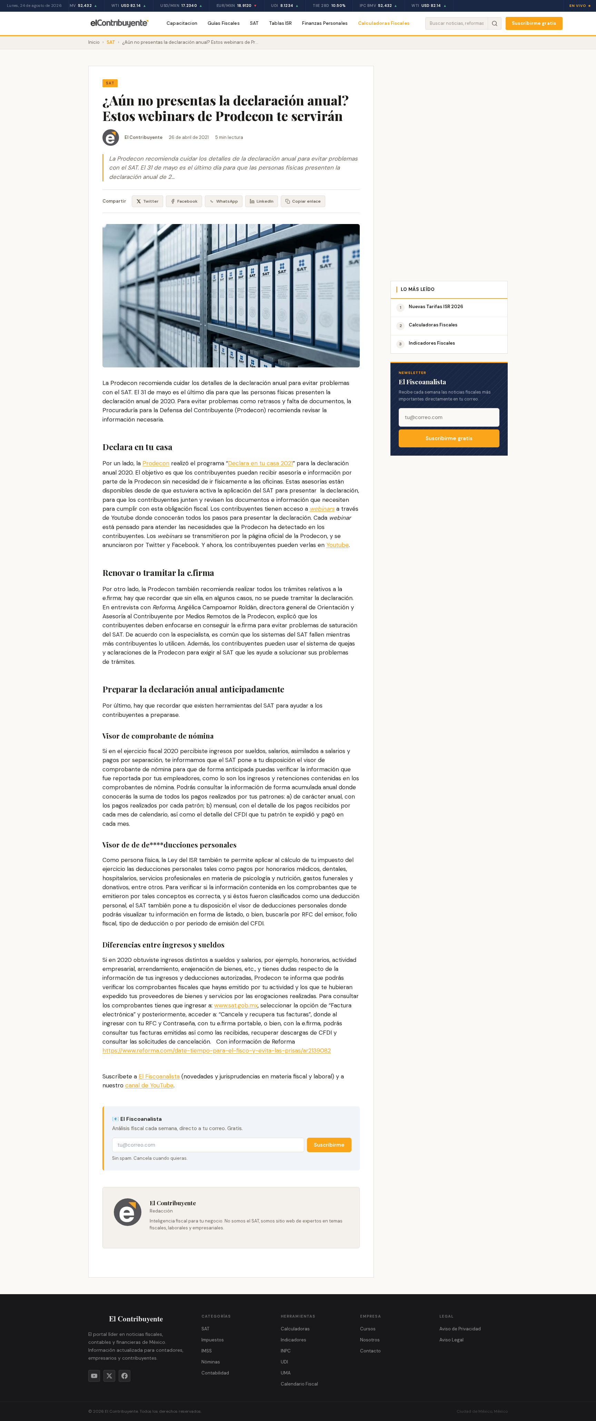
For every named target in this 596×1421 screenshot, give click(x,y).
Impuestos (212, 1340)
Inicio (94, 42)
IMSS (206, 1351)
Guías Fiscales (224, 23)
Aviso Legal (451, 1340)
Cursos (368, 1329)
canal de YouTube (149, 1085)
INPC (286, 1351)
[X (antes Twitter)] (109, 1376)
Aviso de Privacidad (460, 1329)
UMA (286, 1373)
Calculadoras (295, 1329)
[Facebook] (124, 1376)
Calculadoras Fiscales (383, 23)
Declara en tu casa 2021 (260, 463)
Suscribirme (329, 1144)
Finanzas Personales (325, 23)
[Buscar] (494, 23)
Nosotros (370, 1340)
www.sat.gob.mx (236, 1005)
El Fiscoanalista (159, 1076)
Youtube (337, 545)
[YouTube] (94, 1376)
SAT (254, 23)
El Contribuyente (143, 137)
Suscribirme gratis (534, 23)
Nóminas (210, 1362)
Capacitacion (182, 23)
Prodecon (155, 463)
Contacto (370, 1351)
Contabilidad (215, 1373)
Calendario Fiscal (299, 1384)
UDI (284, 1362)
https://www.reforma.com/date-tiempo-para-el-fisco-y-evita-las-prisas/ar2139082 (216, 1050)
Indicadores (293, 1340)
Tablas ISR (280, 23)
